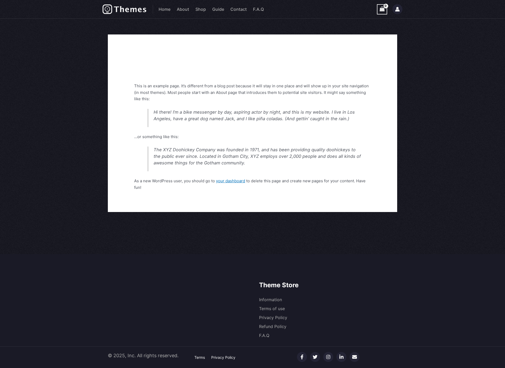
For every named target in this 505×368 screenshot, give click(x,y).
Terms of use (272, 308)
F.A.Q (258, 9)
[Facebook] (302, 357)
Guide (218, 9)
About (183, 9)
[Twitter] (315, 357)
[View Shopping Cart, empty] (382, 9)
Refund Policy (272, 326)
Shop (200, 9)
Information (270, 299)
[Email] (355, 357)
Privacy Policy (273, 317)
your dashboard (230, 180)
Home (164, 9)
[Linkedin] (341, 357)
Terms (199, 357)
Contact (238, 9)
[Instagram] (328, 357)
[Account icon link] (397, 9)
